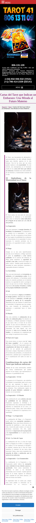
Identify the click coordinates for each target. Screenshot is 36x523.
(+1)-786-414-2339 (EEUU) (18, 81)
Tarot (9, 107)
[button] (33, 487)
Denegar (18, 510)
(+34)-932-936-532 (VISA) (18, 79)
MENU (8, 2)
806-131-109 (18, 65)
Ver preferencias (18, 515)
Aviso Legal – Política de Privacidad (7, 520)
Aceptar (18, 505)
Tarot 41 (4, 107)
